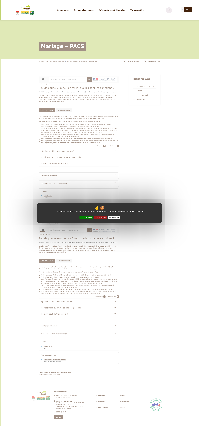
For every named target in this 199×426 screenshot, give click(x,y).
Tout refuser (101, 217)
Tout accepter (87, 217)
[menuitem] (63, 10)
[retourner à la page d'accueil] (25, 10)
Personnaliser (114, 217)
